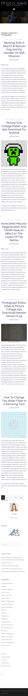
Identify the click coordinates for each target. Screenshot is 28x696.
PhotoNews (4, 630)
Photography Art (5, 622)
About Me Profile (5, 666)
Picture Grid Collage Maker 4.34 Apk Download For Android (14, 127)
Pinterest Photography (7, 633)
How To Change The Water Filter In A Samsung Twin (14, 401)
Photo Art (4, 610)
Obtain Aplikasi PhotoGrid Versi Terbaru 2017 (13, 571)
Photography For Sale (7, 625)
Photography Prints (6, 628)
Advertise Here (5, 663)
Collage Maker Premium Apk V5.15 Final (11, 568)
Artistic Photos (14, 220)
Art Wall (3, 586)
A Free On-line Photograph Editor (10, 565)
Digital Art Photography (7, 601)
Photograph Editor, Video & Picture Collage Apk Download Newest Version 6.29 (14, 309)
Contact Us (4, 660)
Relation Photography (7, 636)
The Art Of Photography (7, 642)
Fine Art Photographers (7, 604)
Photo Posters (5, 616)
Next (21, 497)
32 (15, 497)
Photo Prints (4, 619)
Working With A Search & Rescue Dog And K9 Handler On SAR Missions (14, 49)
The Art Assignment (6, 639)
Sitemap (3, 654)
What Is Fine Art (5, 645)
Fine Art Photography (7, 607)
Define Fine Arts (5, 598)
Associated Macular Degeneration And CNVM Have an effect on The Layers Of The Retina (14, 232)
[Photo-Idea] (14, 4)
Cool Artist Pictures (14, 39)
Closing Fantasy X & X (6, 563)
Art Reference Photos (14, 299)
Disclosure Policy (5, 657)
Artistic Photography (7, 589)
